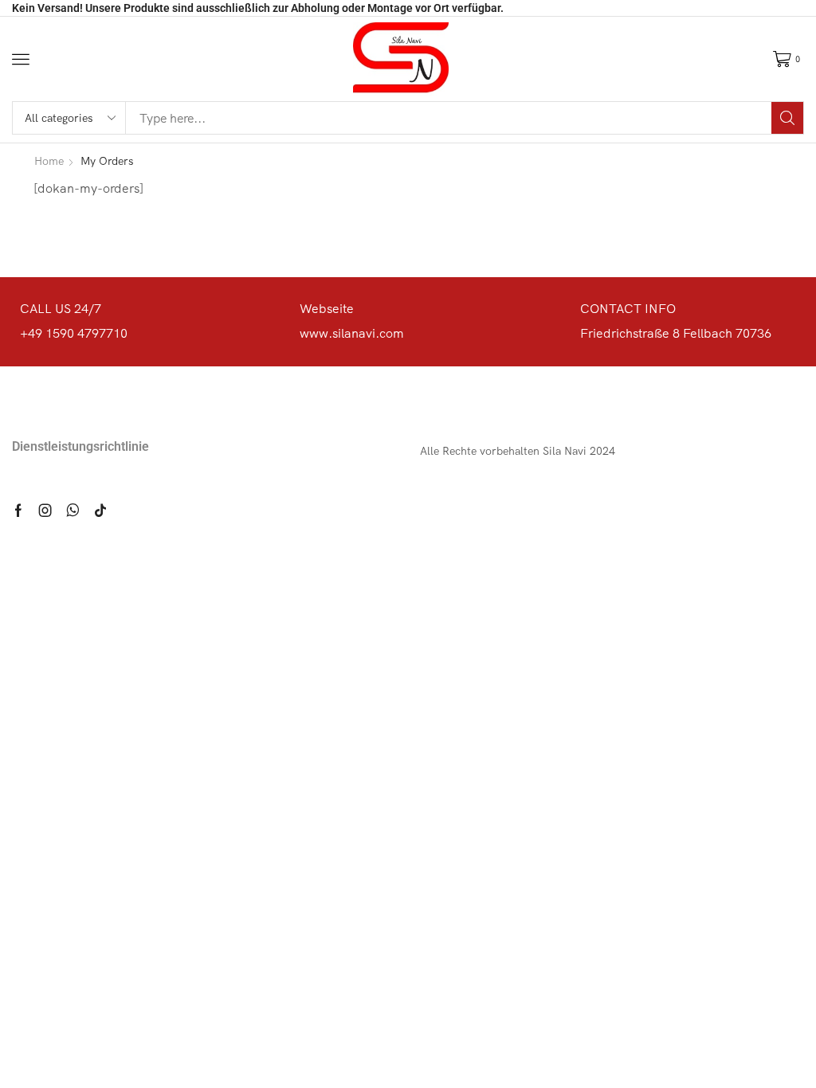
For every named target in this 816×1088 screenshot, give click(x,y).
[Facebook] (18, 510)
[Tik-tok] (100, 510)
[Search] (787, 118)
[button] (20, 59)
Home (49, 161)
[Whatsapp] (73, 510)
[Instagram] (45, 510)
